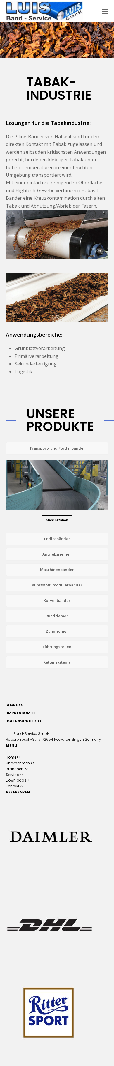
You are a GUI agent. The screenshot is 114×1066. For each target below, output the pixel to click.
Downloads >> (18, 780)
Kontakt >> (15, 786)
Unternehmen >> (20, 763)
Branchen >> (17, 768)
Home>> (13, 757)
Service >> (14, 774)
